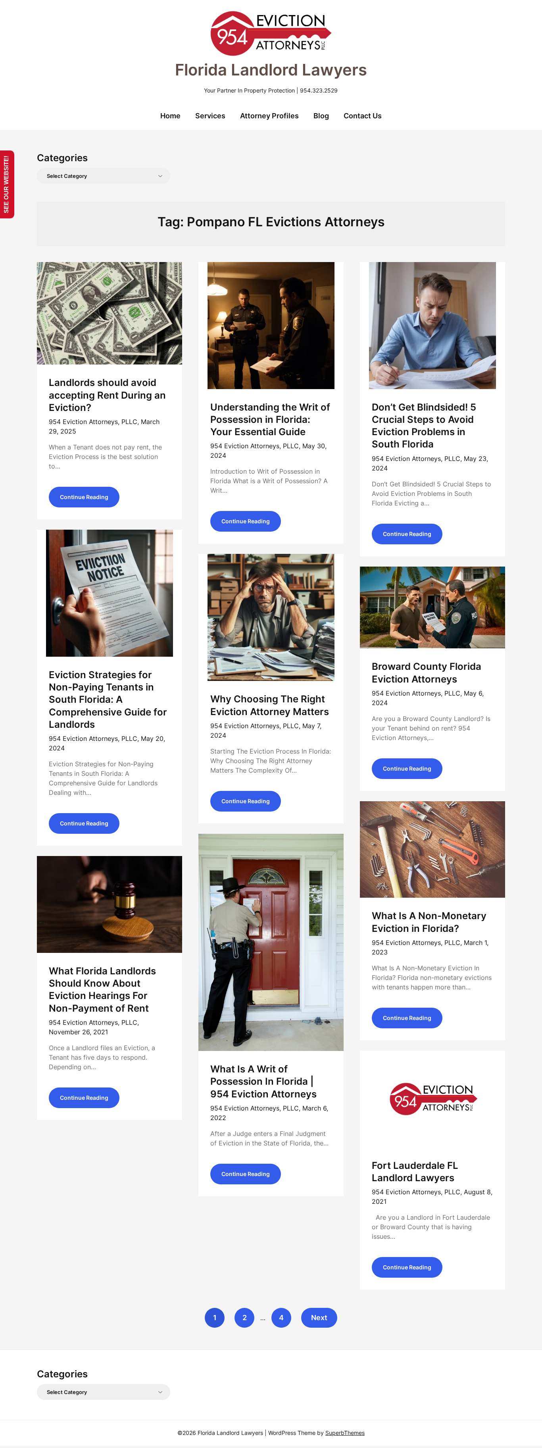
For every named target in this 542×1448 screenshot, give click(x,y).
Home (170, 116)
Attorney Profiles (269, 116)
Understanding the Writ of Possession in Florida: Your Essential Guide (270, 419)
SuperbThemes (345, 1432)
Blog (321, 116)
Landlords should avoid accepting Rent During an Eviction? (107, 395)
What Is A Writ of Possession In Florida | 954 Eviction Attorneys (263, 1081)
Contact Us (363, 116)
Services (210, 116)
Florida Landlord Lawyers (271, 69)
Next (319, 1317)
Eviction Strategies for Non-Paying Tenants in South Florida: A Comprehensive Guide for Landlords (108, 699)
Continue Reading (84, 497)
